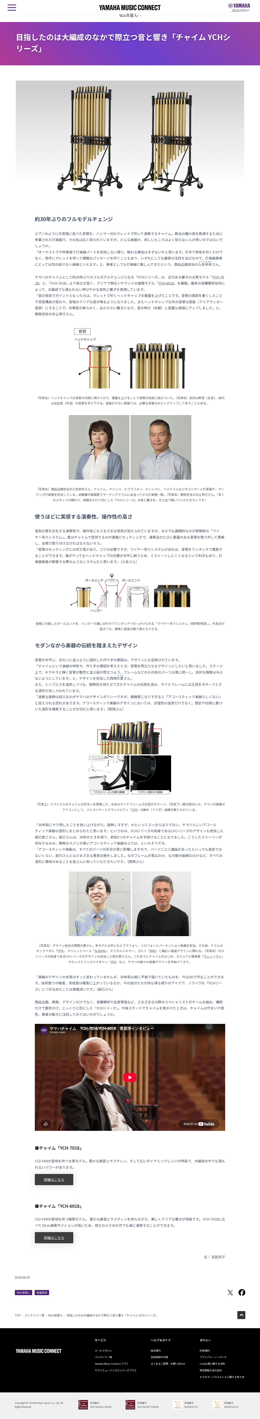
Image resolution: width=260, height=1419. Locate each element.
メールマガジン (103, 1350)
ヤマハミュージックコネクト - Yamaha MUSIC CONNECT (130, 7)
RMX (153, 950)
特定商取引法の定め (211, 1370)
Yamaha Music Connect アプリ (111, 1363)
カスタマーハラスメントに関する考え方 (222, 1377)
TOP (18, 1315)
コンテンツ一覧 (34, 1315)
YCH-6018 (166, 283)
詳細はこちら (54, 1179)
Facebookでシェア (241, 1292)
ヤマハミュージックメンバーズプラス (115, 1370)
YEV (113, 961)
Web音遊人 (23, 1292)
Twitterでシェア (230, 1292)
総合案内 (156, 1350)
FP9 (60, 950)
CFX (134, 809)
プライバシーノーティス (213, 1357)
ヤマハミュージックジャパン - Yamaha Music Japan (239, 7)
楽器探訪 (42, 1292)
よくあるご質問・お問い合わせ (168, 1363)
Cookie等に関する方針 (212, 1363)
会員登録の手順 (159, 1357)
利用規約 (205, 1350)
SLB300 (100, 950)
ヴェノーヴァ (212, 956)
